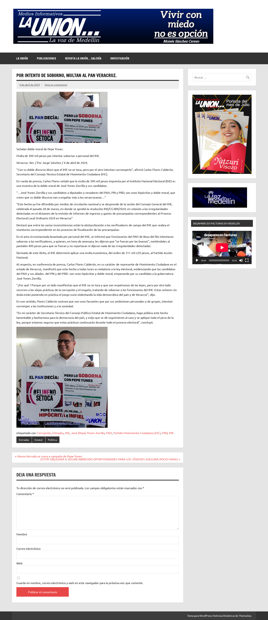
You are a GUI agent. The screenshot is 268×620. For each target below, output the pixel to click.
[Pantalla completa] (247, 260)
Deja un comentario (56, 84)
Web (19, 563)
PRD (165, 433)
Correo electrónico (28, 548)
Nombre (21, 534)
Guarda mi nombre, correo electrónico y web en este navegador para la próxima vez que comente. (79, 582)
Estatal (38, 439)
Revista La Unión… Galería (83, 58)
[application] (222, 247)
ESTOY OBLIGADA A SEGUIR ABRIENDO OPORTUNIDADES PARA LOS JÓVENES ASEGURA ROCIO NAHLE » (110, 459)
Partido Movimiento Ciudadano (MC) (137, 433)
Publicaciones (46, 58)
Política (52, 439)
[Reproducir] (197, 260)
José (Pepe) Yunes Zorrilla (88, 433)
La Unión (22, 58)
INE (67, 433)
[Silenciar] (241, 260)
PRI (171, 433)
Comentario (25, 493)
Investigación (119, 58)
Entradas (58, 433)
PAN (109, 433)
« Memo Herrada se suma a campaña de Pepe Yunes (48, 456)
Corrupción (44, 433)
